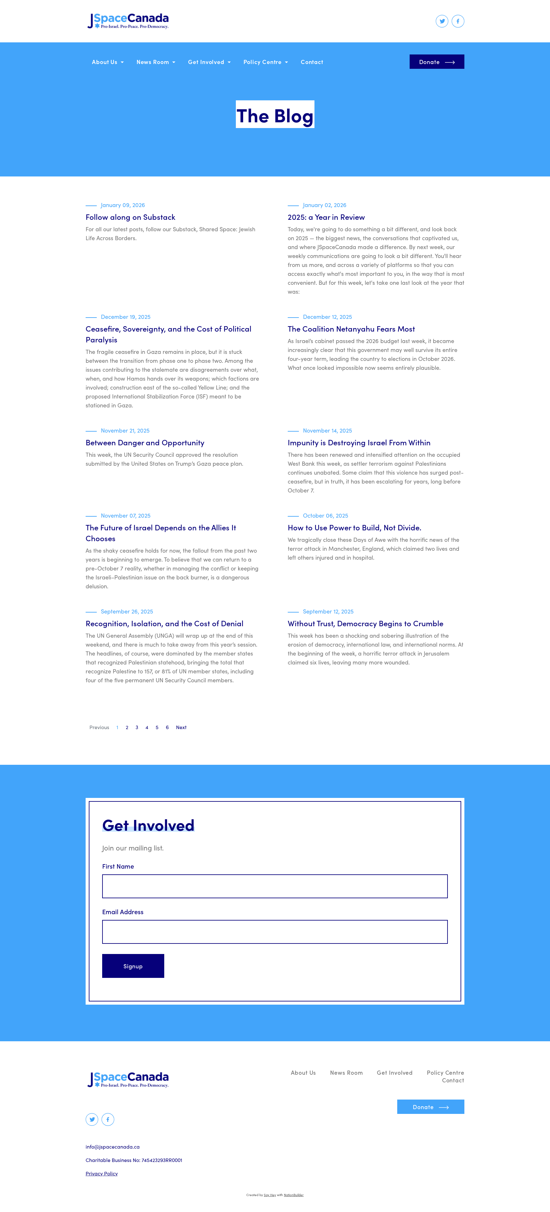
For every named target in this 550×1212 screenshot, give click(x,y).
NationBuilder (294, 1195)
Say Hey (270, 1195)
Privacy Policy (102, 1173)
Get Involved (207, 62)
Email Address (123, 911)
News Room (154, 62)
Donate (429, 62)
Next (181, 727)
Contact (312, 62)
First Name (118, 866)
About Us (105, 62)
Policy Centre (263, 62)
